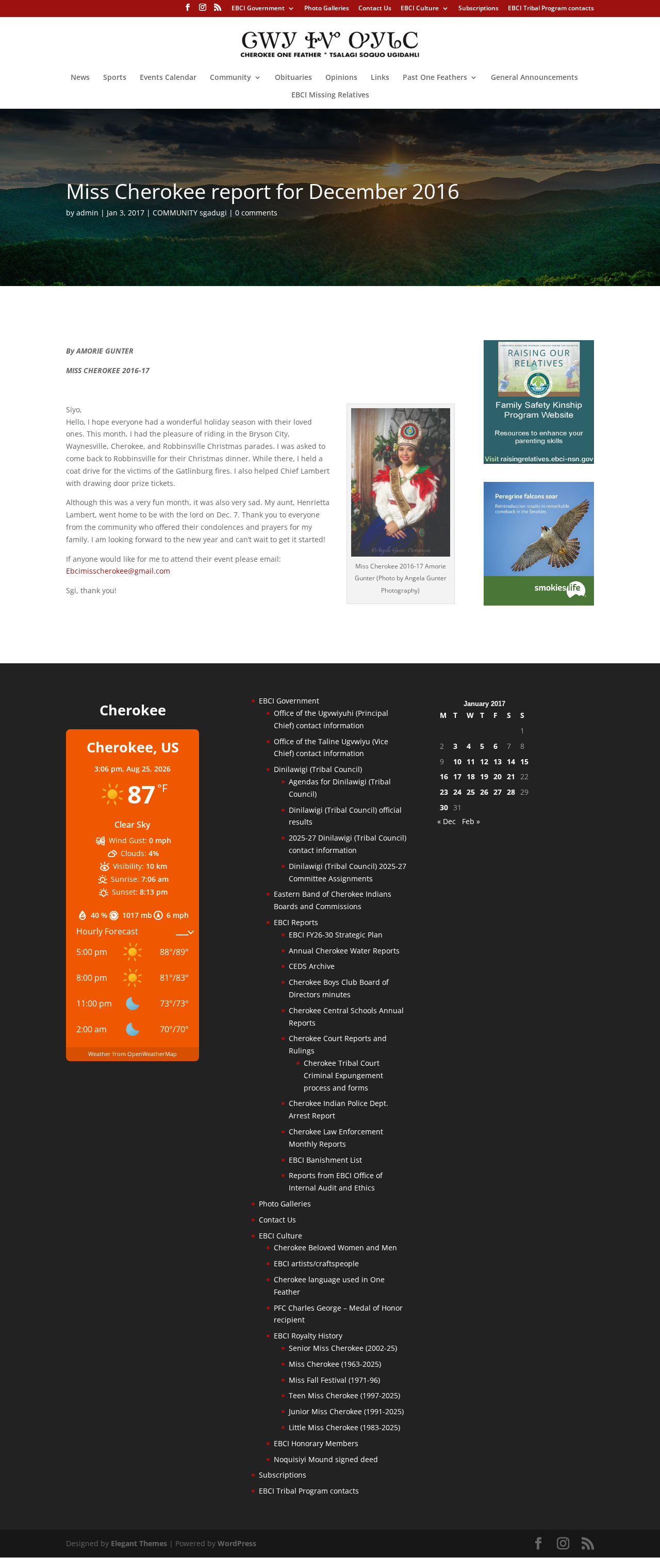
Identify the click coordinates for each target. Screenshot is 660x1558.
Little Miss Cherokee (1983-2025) (344, 1427)
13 (497, 761)
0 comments (256, 212)
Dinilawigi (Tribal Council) (318, 769)
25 (471, 792)
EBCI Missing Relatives (330, 95)
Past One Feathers (435, 78)
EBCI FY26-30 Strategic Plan (336, 935)
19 (484, 776)
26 (484, 792)
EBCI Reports (296, 922)
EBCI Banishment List (325, 1160)
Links (380, 78)
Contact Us (374, 8)
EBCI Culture (420, 8)
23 (444, 792)
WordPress (237, 1543)
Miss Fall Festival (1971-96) (334, 1380)
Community (230, 78)
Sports (114, 78)
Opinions (341, 78)
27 (497, 792)
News (80, 78)
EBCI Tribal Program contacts (551, 8)
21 (511, 776)
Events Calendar (168, 78)
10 (457, 761)
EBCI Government (258, 8)
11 (471, 761)
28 (511, 792)
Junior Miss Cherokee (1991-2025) (346, 1411)
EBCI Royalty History (308, 1336)
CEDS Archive (312, 966)
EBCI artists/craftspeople (316, 1263)
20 (497, 776)
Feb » (471, 821)
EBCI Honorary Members (316, 1443)
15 (524, 761)
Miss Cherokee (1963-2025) (335, 1364)
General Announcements (534, 78)
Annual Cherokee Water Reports (344, 951)
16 (444, 776)
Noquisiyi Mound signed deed (326, 1459)
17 (457, 776)
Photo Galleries (326, 8)
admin (87, 212)
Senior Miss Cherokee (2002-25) (343, 1348)
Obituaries (293, 78)
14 (511, 761)
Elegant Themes (139, 1543)
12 (484, 761)
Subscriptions (478, 8)
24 (457, 792)
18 (471, 776)
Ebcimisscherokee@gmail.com (118, 571)
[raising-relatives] (539, 461)
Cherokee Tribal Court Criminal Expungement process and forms (343, 1075)
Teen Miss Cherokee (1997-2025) (344, 1395)
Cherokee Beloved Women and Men (335, 1247)
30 (444, 807)
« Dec (446, 821)
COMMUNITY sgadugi (190, 212)
